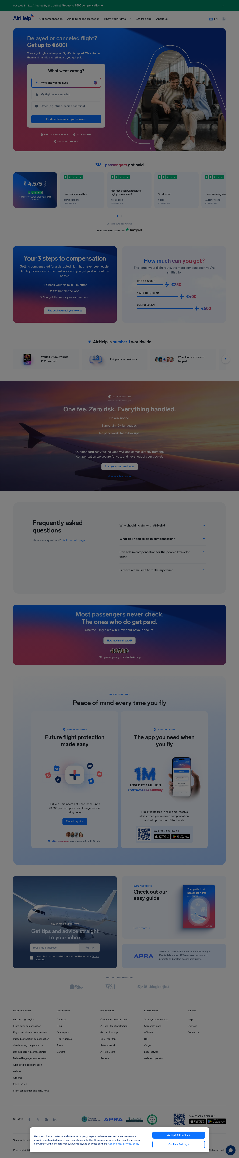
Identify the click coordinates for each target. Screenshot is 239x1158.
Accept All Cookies (178, 1135)
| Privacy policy (131, 1143)
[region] (119, 1139)
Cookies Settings (178, 1144)
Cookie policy (115, 1143)
